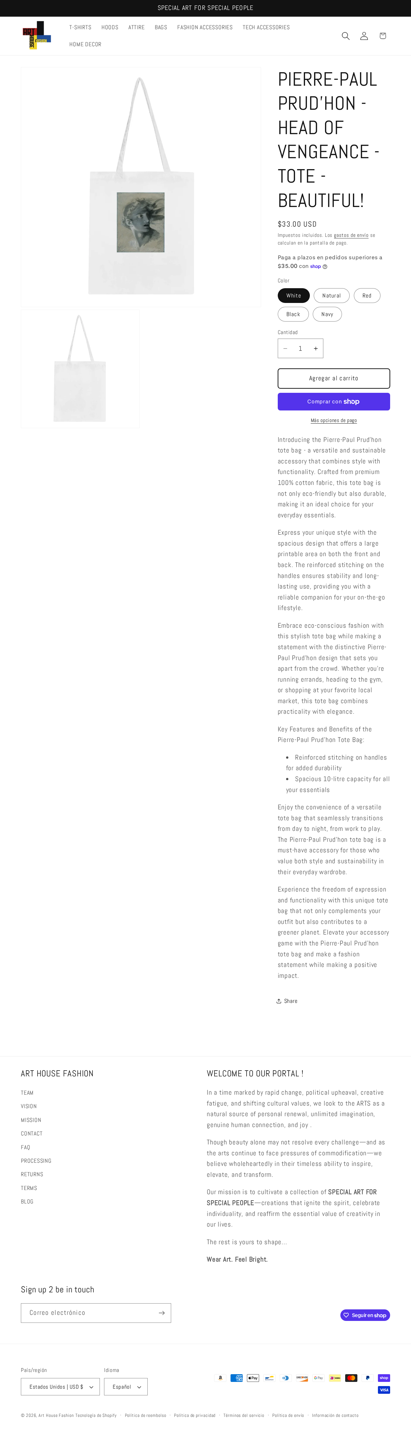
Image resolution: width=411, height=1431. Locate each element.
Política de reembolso (145, 1415)
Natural (331, 295)
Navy (327, 314)
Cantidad (288, 332)
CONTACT (31, 1133)
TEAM (27, 1092)
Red (367, 295)
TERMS (29, 1188)
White (294, 295)
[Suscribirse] (162, 1313)
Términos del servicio (243, 1415)
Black (293, 314)
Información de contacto (335, 1415)
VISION (29, 1106)
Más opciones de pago (334, 420)
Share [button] (291, 1000)
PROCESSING (36, 1160)
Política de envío (288, 1415)
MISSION (31, 1120)
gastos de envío (351, 235)
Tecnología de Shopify (96, 1415)
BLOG (27, 1201)
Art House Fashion (56, 1415)
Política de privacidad (194, 1415)
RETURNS (32, 1174)
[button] (346, 36)
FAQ (25, 1147)
